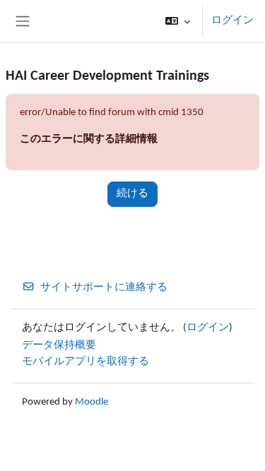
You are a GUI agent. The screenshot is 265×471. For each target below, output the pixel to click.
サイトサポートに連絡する (103, 287)
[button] (177, 21)
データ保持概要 (59, 345)
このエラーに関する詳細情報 (89, 139)
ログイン (232, 21)
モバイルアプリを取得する (85, 362)
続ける (132, 194)
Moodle (91, 402)
